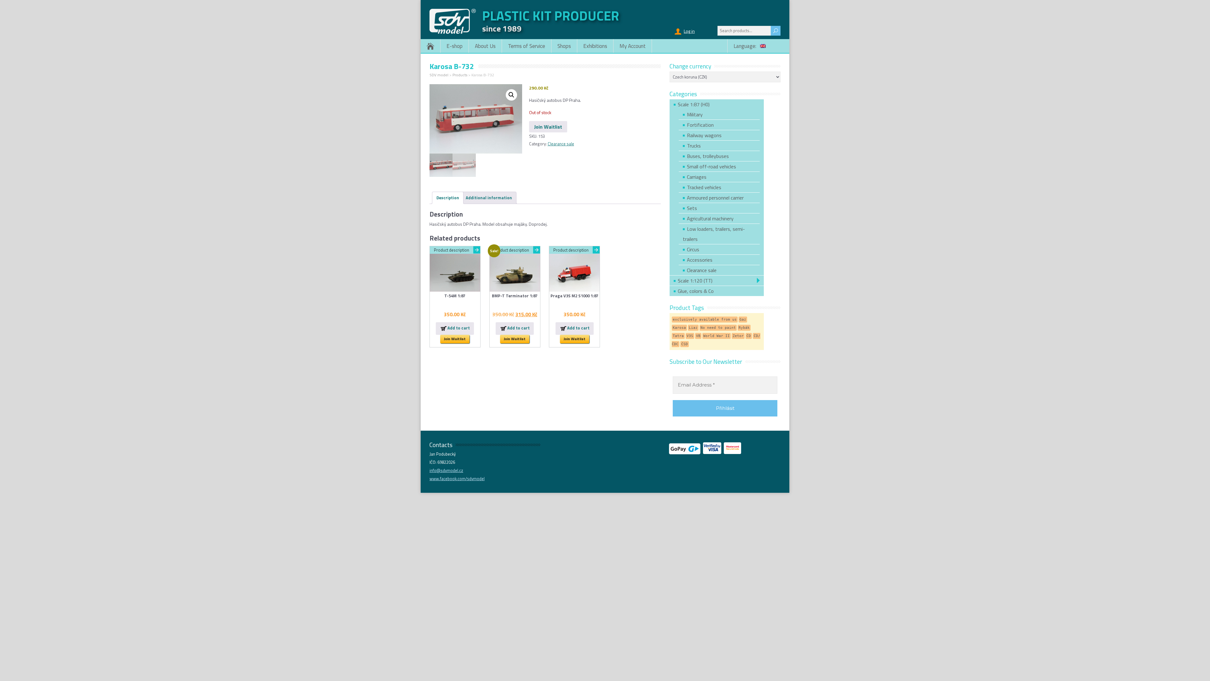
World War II (716, 336)
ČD (748, 336)
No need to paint (718, 328)
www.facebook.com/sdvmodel (457, 478)
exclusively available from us (705, 319)
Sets (692, 208)
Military (695, 114)
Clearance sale (561, 144)
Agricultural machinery (710, 218)
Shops (564, 46)
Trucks (694, 145)
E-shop (455, 46)
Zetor (738, 336)
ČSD (684, 344)
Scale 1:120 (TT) (695, 280)
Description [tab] (447, 198)
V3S (690, 336)
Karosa (679, 328)
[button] (511, 95)
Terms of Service (526, 46)
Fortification (700, 125)
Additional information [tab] (489, 198)
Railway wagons (704, 135)
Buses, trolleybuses (708, 156)
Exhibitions (595, 46)
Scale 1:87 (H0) (694, 104)
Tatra (678, 336)
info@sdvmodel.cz (446, 470)
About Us (485, 46)
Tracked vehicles (704, 187)
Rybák (744, 328)
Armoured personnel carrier (715, 197)
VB (698, 336)
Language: (746, 46)
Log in (689, 31)
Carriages (696, 177)
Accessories (699, 260)
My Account (632, 46)
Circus (693, 249)
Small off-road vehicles (711, 166)
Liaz (693, 328)
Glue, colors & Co (696, 291)
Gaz (743, 319)
